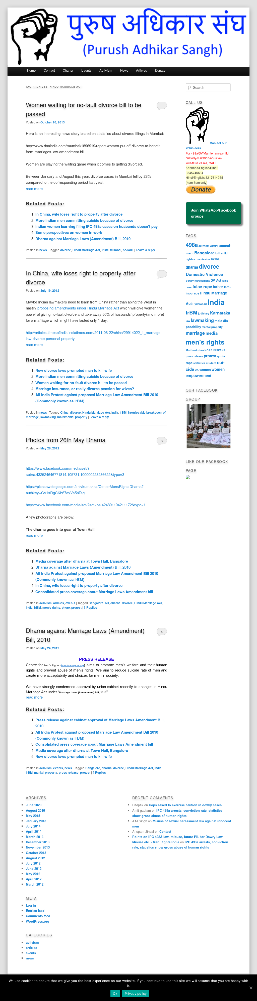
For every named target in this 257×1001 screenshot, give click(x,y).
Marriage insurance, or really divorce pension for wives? (84, 388)
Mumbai (115, 250)
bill (107, 603)
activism (45, 603)
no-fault (128, 250)
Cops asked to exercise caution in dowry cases (185, 804)
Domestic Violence (204, 274)
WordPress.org (37, 921)
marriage (195, 332)
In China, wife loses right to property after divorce (78, 214)
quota (221, 356)
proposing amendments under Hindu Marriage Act (78, 307)
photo (66, 607)
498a (192, 245)
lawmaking (48, 417)
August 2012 (35, 858)
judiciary (203, 313)
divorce (65, 250)
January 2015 (36, 820)
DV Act (216, 280)
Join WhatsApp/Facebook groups (213, 213)
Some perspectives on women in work (68, 232)
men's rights (51, 607)
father (218, 286)
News (124, 70)
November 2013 (38, 847)
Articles (141, 70)
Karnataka (220, 313)
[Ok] (250, 987)
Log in (31, 905)
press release (69, 772)
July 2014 (33, 826)
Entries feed (35, 910)
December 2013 (37, 842)
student (211, 363)
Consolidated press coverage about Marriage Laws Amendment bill (94, 591)
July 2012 (33, 863)
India (114, 412)
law (188, 321)
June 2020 (33, 804)
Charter (68, 70)
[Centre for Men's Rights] (188, 477)
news (43, 250)
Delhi (215, 258)
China (64, 412)
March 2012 (34, 884)
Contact (49, 70)
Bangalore (96, 603)
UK (197, 370)
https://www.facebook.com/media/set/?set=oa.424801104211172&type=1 (86, 504)
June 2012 (33, 868)
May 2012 (33, 873)
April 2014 (33, 831)
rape (189, 362)
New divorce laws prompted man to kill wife (73, 370)
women (205, 369)
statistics (199, 363)
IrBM (105, 250)
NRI (224, 350)
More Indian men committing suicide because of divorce (84, 220)
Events (86, 70)
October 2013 (36, 852)
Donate (160, 70)
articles (58, 603)
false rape (202, 286)
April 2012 (33, 879)
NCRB (209, 350)
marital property (45, 772)
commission (202, 259)
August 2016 (35, 810)
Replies (90, 607)
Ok (115, 993)
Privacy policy (136, 993)
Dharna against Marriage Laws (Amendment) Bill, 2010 (83, 238)
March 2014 (34, 836)
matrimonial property (72, 417)
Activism (105, 70)
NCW (217, 350)
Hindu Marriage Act (86, 250)
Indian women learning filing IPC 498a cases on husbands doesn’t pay (96, 226)
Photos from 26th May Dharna (65, 439)
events (70, 603)
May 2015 (33, 815)
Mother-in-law (195, 350)
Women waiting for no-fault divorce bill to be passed (81, 382)
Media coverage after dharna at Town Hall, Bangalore (81, 561)
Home (31, 70)
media (212, 333)
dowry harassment (198, 280)
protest (76, 607)
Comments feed (38, 915)
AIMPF (214, 246)
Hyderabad (199, 304)
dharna (115, 603)
